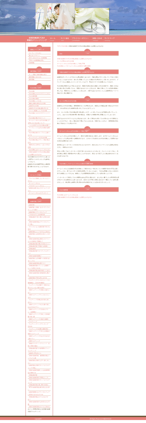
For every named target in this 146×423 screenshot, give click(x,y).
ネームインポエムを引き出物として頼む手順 (71, 63)
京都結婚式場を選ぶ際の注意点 (38, 385)
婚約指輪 (31, 79)
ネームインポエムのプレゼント (38, 193)
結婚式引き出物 (34, 106)
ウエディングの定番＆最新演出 (38, 329)
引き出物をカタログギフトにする (39, 93)
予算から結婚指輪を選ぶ (36, 60)
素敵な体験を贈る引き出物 (37, 103)
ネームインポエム (34, 183)
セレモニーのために (35, 53)
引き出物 (31, 91)
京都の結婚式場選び (35, 256)
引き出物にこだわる (35, 101)
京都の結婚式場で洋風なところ (38, 377)
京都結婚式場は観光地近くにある (39, 270)
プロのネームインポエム (36, 186)
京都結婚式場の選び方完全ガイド (39, 244)
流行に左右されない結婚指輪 (38, 58)
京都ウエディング (34, 341)
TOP (58, 46)
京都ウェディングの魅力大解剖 (38, 319)
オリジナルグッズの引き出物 (38, 137)
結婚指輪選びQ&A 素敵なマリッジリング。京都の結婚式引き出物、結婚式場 (65, 419)
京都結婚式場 (33, 375)
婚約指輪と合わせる (35, 77)
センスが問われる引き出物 (65, 61)
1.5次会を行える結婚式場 (37, 214)
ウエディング (33, 321)
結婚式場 (31, 205)
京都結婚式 (32, 248)
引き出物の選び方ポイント (37, 118)
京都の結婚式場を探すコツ (37, 263)
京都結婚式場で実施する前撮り (38, 246)
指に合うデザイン (34, 55)
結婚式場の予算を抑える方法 (38, 278)
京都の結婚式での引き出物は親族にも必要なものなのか (74, 58)
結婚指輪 (31, 62)
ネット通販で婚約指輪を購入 (38, 74)
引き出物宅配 (33, 96)
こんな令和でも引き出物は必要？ (39, 125)
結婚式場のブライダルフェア (38, 212)
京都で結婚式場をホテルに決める (39, 406)
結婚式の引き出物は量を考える (38, 108)
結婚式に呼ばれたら (35, 353)
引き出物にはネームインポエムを (39, 149)
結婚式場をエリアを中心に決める (39, 231)
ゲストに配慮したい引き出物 (38, 110)
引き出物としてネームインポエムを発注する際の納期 (73, 66)
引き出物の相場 (34, 98)
